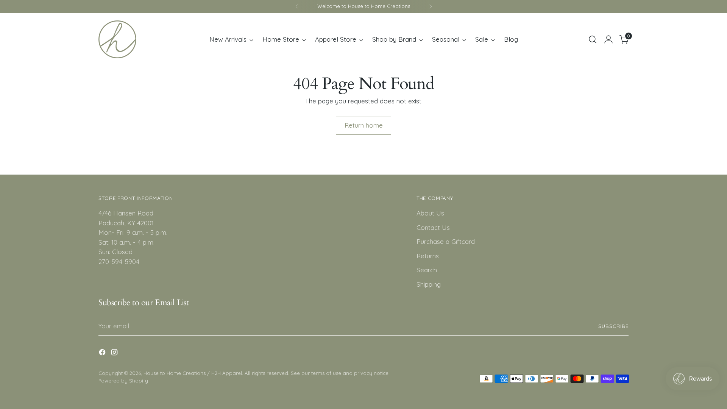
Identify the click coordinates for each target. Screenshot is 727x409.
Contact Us (433, 227)
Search (427, 270)
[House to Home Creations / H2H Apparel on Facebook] (103, 353)
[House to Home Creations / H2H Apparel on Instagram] (115, 353)
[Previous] (297, 6)
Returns (428, 256)
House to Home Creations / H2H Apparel (193, 373)
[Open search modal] (592, 39)
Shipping (429, 284)
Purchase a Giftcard (446, 241)
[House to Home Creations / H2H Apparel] (117, 39)
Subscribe (613, 326)
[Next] (430, 6)
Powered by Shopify (123, 381)
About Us (430, 213)
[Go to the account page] (608, 39)
